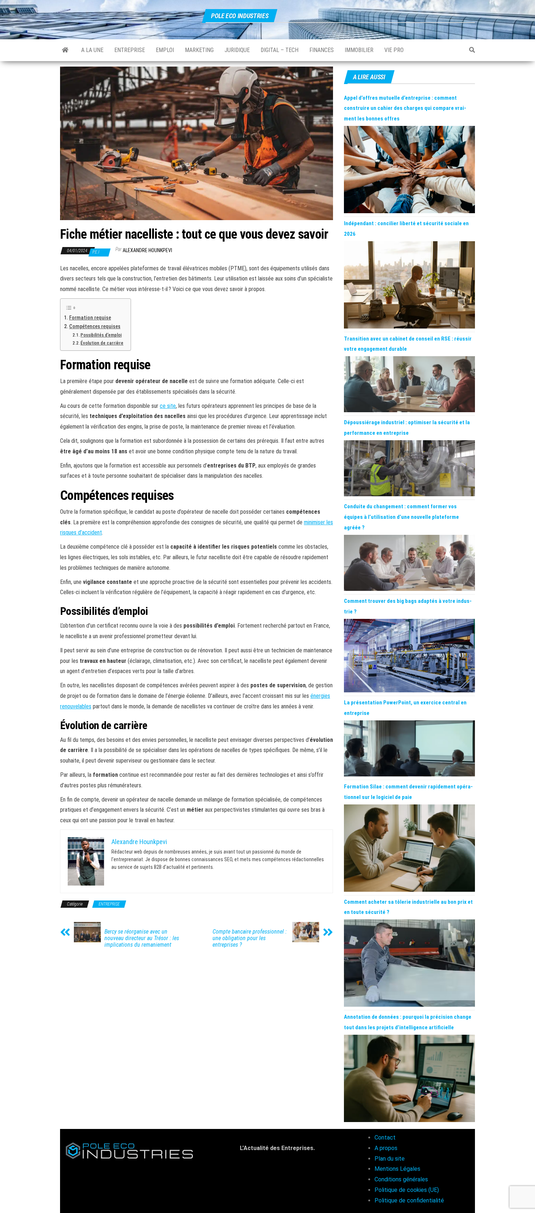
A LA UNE (92, 50)
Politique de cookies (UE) (406, 1189)
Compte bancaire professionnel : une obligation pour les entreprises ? (250, 938)
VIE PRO (394, 50)
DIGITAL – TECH (279, 50)
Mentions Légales (397, 1168)
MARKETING (199, 50)
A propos (385, 1148)
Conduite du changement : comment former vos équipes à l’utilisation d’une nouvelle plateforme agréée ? (401, 517)
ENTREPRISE (129, 50)
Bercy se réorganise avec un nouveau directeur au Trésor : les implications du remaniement (141, 938)
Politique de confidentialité (409, 1200)
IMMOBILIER (359, 50)
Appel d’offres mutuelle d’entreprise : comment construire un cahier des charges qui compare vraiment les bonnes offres (405, 108)
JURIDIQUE (237, 50)
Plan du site (389, 1158)
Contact (385, 1137)
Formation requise (90, 318)
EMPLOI (165, 50)
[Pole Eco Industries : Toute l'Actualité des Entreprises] (65, 50)
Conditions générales (401, 1179)
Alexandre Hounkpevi (147, 250)
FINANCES (321, 50)
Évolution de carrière (101, 343)
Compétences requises (94, 326)
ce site (168, 405)
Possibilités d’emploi (101, 335)
